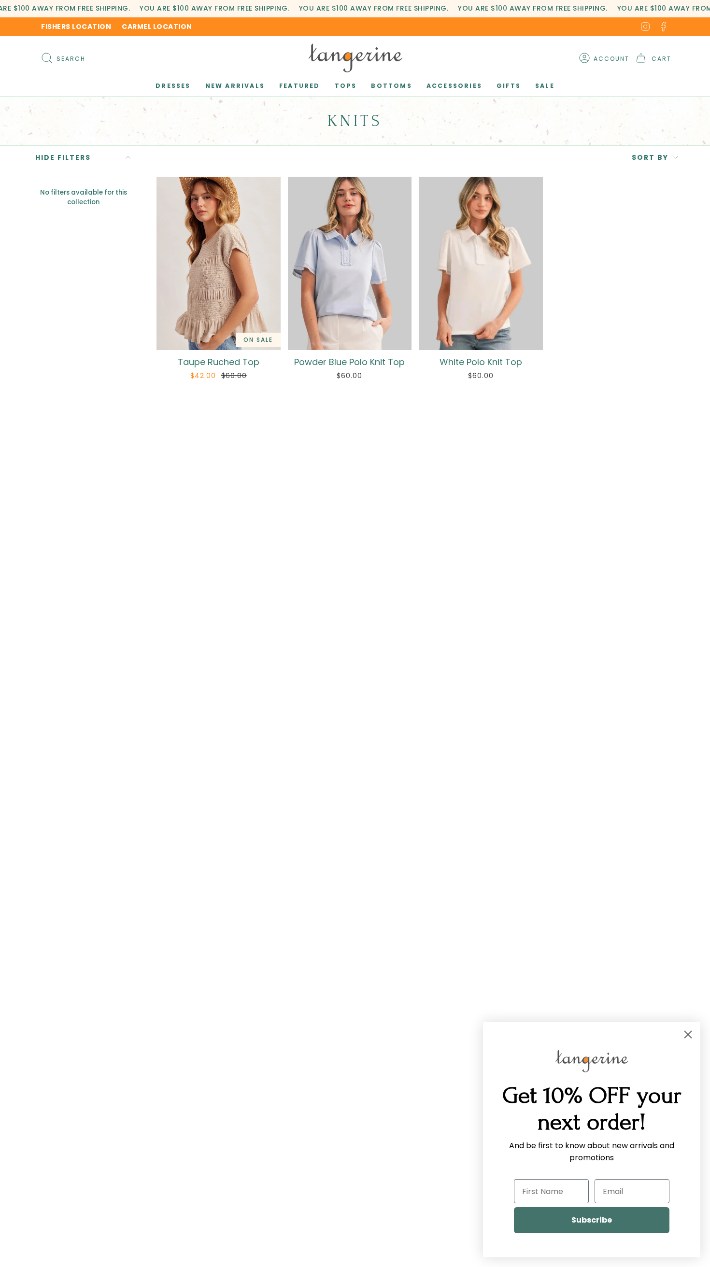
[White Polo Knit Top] (481, 263)
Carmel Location (157, 26)
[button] (173, 86)
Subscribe (591, 1219)
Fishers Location (76, 26)
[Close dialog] (688, 1034)
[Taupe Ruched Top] (218, 263)
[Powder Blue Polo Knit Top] (350, 263)
